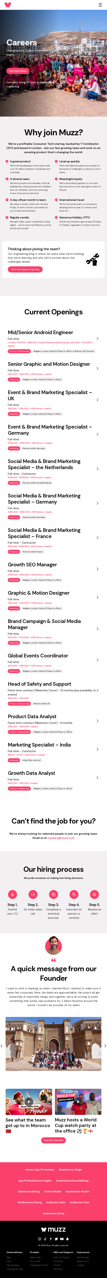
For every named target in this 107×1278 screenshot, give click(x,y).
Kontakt (57, 1265)
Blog (8, 1257)
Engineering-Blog (15, 1269)
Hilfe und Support (62, 1257)
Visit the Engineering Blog (25, 269)
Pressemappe (13, 1265)
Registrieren (35, 1257)
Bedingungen (83, 1257)
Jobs (9, 1261)
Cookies (80, 1265)
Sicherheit (58, 1261)
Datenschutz (83, 1261)
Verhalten (58, 1269)
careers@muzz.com (61, 838)
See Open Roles (17, 70)
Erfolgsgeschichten (39, 1265)
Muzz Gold (35, 1261)
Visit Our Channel (53, 1140)
